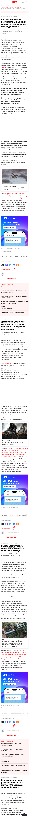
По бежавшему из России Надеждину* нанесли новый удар (12, 755)
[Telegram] (10, 265)
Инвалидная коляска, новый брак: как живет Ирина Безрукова (14, 297)
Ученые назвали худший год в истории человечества (12, 760)
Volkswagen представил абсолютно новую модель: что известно (13, 291)
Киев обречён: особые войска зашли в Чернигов (12, 313)
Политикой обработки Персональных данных (11, 7)
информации (7, 364)
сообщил (4, 67)
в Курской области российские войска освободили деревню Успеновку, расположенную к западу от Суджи (14, 196)
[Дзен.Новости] (2, 265)
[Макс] (6, 265)
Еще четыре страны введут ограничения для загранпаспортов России (14, 302)
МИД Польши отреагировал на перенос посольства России (12, 307)
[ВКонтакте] (13, 265)
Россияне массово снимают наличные (12, 287)
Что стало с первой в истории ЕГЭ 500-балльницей (12, 749)
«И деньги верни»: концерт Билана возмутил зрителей (14, 771)
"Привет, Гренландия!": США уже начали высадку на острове (13, 766)
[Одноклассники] (17, 265)
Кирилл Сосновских (7, 251)
